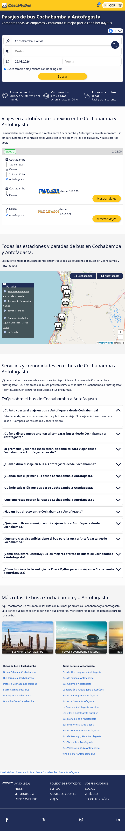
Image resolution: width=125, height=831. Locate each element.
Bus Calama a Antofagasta (76, 683)
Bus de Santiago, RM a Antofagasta (81, 736)
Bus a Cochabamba (46, 772)
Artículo (91, 794)
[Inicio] (47, 5)
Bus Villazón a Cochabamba (18, 701)
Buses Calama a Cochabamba (19, 672)
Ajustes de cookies (63, 794)
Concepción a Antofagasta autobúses (83, 689)
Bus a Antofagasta (69, 772)
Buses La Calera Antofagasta (78, 701)
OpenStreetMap (106, 342)
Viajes (54, 799)
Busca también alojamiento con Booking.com (34, 69)
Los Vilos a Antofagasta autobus (80, 712)
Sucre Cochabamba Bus (16, 689)
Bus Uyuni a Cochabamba (17, 695)
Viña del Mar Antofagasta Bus (78, 753)
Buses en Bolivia (25, 772)
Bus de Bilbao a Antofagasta (78, 677)
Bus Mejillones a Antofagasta (78, 724)
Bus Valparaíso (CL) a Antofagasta (81, 747)
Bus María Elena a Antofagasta (79, 718)
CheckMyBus (7, 772)
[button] (65, 301)
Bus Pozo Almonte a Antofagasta (80, 730)
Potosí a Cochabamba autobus (20, 683)
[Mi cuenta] (98, 4)
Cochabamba (84, 275)
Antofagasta (111, 275)
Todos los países (97, 799)
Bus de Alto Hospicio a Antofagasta (81, 672)
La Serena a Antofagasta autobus (80, 707)
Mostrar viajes (106, 198)
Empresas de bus (25, 799)
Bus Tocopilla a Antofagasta (77, 742)
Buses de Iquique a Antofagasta (80, 695)
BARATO (10, 151)
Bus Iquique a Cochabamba (18, 677)
